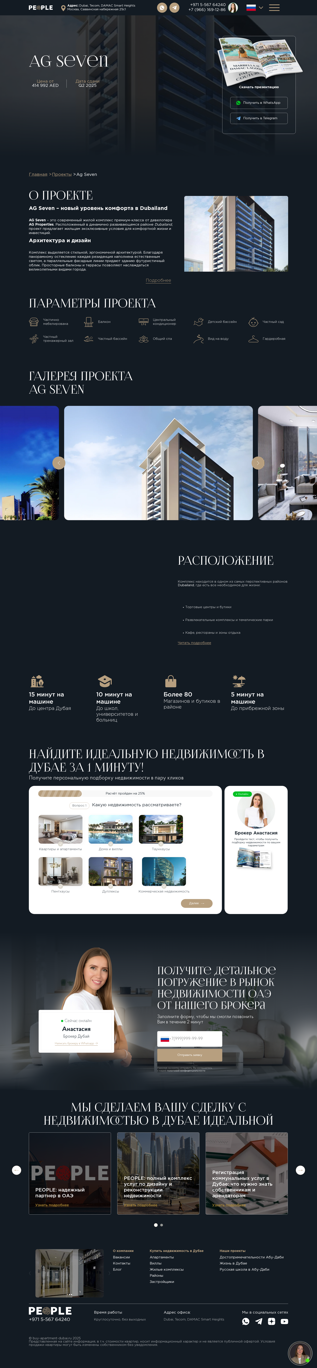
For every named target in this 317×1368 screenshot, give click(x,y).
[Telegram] (258, 1321)
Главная (38, 175)
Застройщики (162, 1282)
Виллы (155, 1263)
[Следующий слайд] (300, 1170)
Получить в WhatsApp (261, 102)
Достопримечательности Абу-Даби (252, 1257)
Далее (194, 903)
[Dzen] (271, 1321)
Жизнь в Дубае (233, 1263)
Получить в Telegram (260, 118)
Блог (117, 1269)
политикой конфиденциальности (186, 1071)
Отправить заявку (189, 1055)
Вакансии (121, 1257)
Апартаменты (162, 1257)
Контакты (121, 1263)
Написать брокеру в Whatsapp (76, 1043)
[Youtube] (284, 1321)
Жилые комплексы (167, 1269)
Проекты (62, 175)
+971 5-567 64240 (208, 5)
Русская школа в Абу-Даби (244, 1269)
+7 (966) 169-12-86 (207, 10)
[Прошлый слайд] (16, 1170)
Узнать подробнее (52, 1205)
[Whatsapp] (246, 1321)
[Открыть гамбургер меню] (274, 7)
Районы (156, 1275)
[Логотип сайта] (41, 7)
